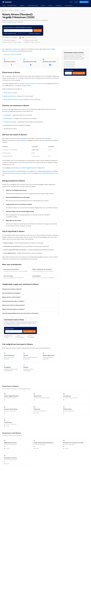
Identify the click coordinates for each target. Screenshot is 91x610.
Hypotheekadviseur (11, 5)
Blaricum (33, 83)
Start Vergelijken (28, 331)
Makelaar (22, 5)
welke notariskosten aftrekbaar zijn (20, 173)
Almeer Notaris (14, 51)
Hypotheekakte (8, 118)
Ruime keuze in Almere (11, 72)
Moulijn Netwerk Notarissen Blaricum (14, 99)
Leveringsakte (7, 115)
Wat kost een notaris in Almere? (14, 135)
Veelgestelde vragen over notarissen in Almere (20, 284)
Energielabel (58, 5)
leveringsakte (47, 138)
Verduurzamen (68, 5)
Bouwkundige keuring (32, 5)
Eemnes (40, 83)
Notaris (50, 5)
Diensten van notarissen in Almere (15, 105)
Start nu (36, 30)
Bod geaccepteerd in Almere (13, 181)
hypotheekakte (22, 140)
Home (4, 5)
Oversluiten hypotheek (10, 122)
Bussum (28, 83)
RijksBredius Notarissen (10, 96)
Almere (15, 49)
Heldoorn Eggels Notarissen (29, 168)
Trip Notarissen (8, 92)
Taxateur (43, 5)
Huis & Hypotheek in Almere (13, 231)
